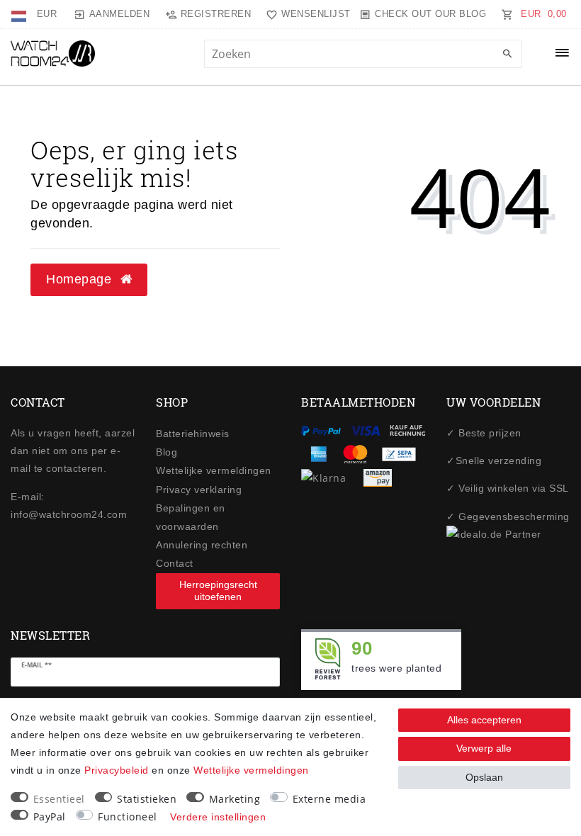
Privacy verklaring (199, 489)
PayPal (49, 816)
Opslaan (484, 777)
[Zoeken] (508, 54)
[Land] (20, 14)
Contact (174, 563)
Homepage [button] (80, 279)
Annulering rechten (201, 544)
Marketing (235, 799)
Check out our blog (430, 14)
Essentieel (59, 799)
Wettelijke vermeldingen (213, 470)
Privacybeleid (116, 770)
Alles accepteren (484, 719)
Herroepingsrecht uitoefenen (218, 591)
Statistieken (146, 799)
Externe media (329, 799)
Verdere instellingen (218, 817)
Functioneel (127, 816)
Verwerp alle (484, 748)
